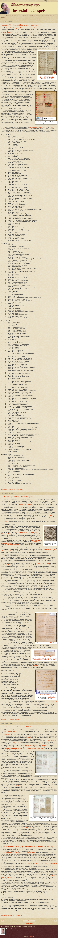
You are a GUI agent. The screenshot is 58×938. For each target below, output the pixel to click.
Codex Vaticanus (51, 740)
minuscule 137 (38, 665)
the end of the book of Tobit (32, 863)
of (12, 28)
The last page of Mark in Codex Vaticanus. (46, 774)
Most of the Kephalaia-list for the (47, 76)
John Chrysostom (48, 549)
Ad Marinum (36, 703)
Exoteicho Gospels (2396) (47, 78)
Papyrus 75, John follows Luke (25, 827)
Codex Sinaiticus (17, 742)
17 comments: (19, 489)
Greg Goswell (34, 127)
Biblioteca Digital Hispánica (11, 544)
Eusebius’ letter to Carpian (43, 563)
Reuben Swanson (43, 127)
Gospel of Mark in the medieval (47, 77)
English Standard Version (9, 731)
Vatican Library (37, 28)
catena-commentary (51, 701)
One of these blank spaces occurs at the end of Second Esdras (18, 852)
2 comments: (18, 719)
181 (6, 521)
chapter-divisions (38, 38)
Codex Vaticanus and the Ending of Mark (16, 726)
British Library (24, 28)
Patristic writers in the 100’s (27, 745)
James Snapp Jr (12, 928)
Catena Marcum (26, 551)
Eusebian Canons (7, 565)
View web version (29, 923)
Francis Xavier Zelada (26, 504)
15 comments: (18, 915)
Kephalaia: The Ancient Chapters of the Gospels (19, 25)
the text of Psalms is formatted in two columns (31, 858)
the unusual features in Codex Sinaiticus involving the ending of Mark (24, 748)
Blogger (32, 936)
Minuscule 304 (8, 734)
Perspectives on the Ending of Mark (16, 786)
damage (29, 737)
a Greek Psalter (36, 540)
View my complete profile (12, 930)
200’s (36, 745)
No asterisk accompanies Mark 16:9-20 (45, 642)
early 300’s (44, 745)
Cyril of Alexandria (13, 551)
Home (29, 920)
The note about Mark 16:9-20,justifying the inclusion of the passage (46, 695)
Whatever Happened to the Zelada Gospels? (17, 496)
